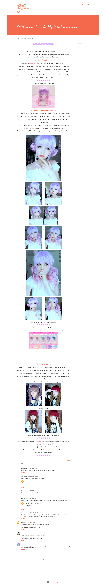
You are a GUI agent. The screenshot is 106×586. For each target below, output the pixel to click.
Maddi (22, 533)
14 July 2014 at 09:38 (33, 490)
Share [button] (80, 43)
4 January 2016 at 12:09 (33, 544)
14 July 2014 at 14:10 (36, 503)
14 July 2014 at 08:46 (33, 476)
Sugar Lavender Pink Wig (43, 110)
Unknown (28, 481)
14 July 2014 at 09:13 (36, 481)
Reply (23, 472)
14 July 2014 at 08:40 (33, 468)
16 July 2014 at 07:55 (33, 512)
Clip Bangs (44, 364)
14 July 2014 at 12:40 (33, 498)
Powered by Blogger (54, 582)
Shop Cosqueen (44, 60)
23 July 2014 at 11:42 (30, 533)
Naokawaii (23, 544)
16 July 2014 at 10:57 (32, 522)
